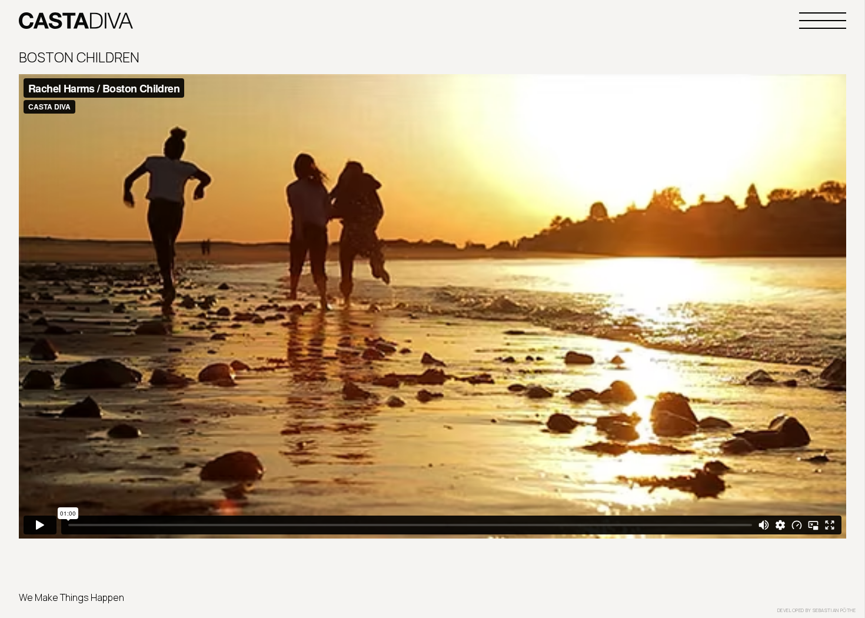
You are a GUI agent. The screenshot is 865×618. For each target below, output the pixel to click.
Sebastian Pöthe (834, 610)
